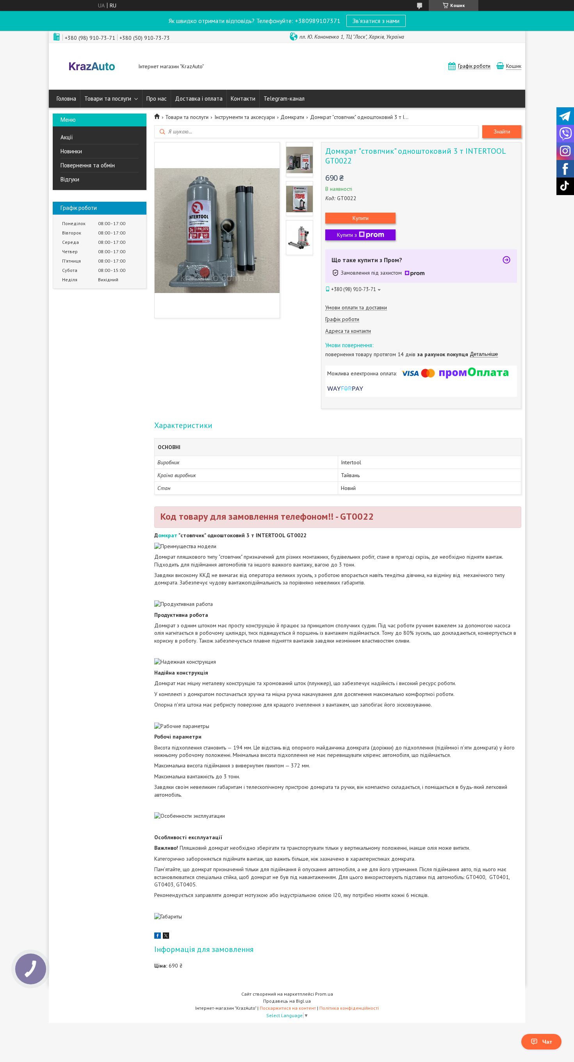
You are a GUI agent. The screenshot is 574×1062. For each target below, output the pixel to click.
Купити (361, 218)
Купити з (347, 234)
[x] (166, 936)
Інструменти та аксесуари (244, 117)
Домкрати (292, 117)
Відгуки (70, 179)
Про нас (156, 98)
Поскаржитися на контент (288, 1008)
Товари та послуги (107, 98)
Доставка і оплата (199, 98)
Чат (547, 1042)
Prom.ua (324, 994)
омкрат (168, 535)
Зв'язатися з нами (376, 21)
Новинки (71, 151)
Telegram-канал (284, 98)
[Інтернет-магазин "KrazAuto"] (92, 67)
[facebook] (157, 936)
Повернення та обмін (88, 165)
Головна (66, 98)
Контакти (243, 98)
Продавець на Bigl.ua (287, 1001)
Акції (67, 137)
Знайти (502, 132)
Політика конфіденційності (349, 1008)
